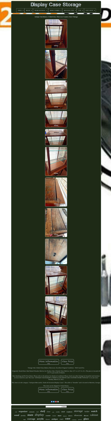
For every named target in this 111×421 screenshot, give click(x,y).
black (59, 415)
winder (54, 415)
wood (16, 415)
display (39, 414)
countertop (74, 419)
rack (61, 419)
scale (53, 412)
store (30, 414)
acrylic (40, 418)
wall (37, 412)
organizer (23, 411)
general (80, 419)
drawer (48, 419)
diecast (86, 415)
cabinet (94, 414)
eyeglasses (69, 412)
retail (16, 412)
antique (55, 419)
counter (48, 415)
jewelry (23, 415)
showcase (78, 415)
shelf (42, 411)
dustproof (65, 416)
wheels (70, 416)
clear (48, 412)
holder (87, 411)
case (67, 418)
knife (24, 419)
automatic (32, 412)
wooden (58, 412)
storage (78, 411)
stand (63, 412)
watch (94, 411)
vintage (31, 419)
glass (86, 418)
